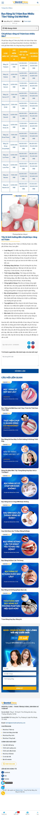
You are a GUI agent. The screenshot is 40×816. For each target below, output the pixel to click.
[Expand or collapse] (36, 28)
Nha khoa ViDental (8, 753)
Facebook (32, 342)
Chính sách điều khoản (9, 751)
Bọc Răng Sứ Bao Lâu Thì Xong (12, 560)
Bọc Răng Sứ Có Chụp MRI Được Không (15, 502)
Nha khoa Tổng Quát (9, 738)
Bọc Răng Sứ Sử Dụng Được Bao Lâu (14, 590)
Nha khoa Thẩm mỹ (8, 729)
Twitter (28, 342)
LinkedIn (28, 346)
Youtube (6, 779)
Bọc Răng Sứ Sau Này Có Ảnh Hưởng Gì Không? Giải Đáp (19, 440)
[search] (38, 2)
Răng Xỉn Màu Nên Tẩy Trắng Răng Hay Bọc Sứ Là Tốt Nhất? (18, 471)
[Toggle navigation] (2, 2)
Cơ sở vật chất (7, 756)
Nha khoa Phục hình (8, 735)
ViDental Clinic (19, 790)
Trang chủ (4, 8)
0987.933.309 (10, 764)
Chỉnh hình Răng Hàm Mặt (10, 732)
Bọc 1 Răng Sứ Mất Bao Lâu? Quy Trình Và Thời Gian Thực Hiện (19, 409)
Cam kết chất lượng (8, 745)
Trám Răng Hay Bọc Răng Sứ (11, 619)
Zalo (5, 776)
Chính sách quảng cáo (9, 748)
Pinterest (32, 346)
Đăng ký (19, 688)
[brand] (20, 2)
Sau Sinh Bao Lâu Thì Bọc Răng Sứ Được (15, 531)
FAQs (10, 8)
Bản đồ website (7, 759)
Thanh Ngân (27, 21)
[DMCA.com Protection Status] (7, 783)
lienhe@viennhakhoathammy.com (15, 723)
